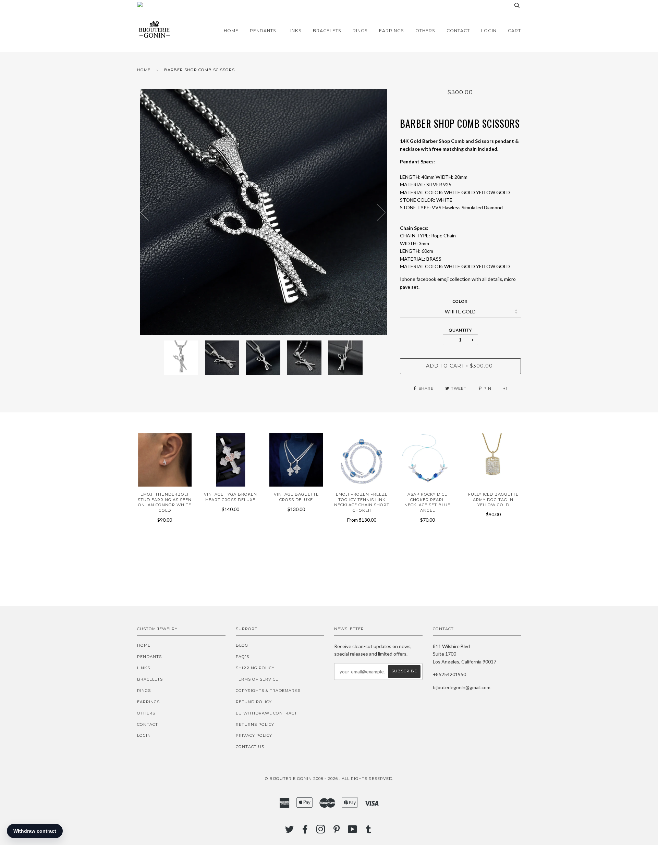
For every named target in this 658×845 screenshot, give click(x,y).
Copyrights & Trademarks (268, 690)
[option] (263, 212)
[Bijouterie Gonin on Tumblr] (368, 831)
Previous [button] (148, 212)
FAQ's (242, 656)
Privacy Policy (254, 735)
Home (231, 30)
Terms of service (257, 679)
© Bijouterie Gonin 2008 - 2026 (301, 778)
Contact (458, 30)
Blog (242, 645)
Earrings (391, 30)
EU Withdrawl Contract (266, 713)
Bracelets (327, 30)
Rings (360, 30)
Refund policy (254, 701)
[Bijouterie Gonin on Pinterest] (336, 831)
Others (425, 30)
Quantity (460, 330)
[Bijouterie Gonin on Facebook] (305, 831)
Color (460, 301)
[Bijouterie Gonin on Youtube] (352, 831)
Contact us (250, 746)
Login (489, 30)
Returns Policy (255, 724)
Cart (514, 30)
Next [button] (377, 212)
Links (295, 30)
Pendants (263, 30)
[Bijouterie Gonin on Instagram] (321, 831)
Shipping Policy (255, 668)
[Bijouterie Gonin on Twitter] (289, 831)
